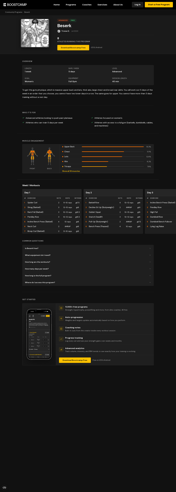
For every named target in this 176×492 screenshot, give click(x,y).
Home (57, 4)
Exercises (102, 4)
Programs (71, 4)
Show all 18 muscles (71, 171)
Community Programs (13, 12)
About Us (118, 4)
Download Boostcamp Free (73, 47)
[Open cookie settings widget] (4, 488)
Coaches (86, 4)
